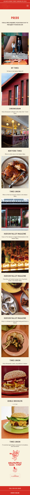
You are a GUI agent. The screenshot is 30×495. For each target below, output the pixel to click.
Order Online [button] (15, 493)
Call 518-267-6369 (15, 488)
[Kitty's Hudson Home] (7, 6)
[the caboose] (15, 476)
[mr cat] (15, 469)
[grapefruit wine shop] (15, 463)
